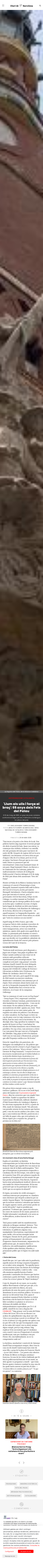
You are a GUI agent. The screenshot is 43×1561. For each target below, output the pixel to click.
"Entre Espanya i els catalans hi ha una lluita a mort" (21, 1450)
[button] (3, 5)
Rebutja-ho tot (10, 1556)
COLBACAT (7, 1311)
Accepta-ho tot (26, 1551)
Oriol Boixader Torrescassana (22, 826)
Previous (19, 1462)
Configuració (9, 1551)
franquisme (11, 1484)
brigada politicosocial (21, 1492)
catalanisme (30, 1496)
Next (24, 1462)
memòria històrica (28, 1484)
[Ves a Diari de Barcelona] (21, 5)
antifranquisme (14, 1496)
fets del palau (21, 1488)
